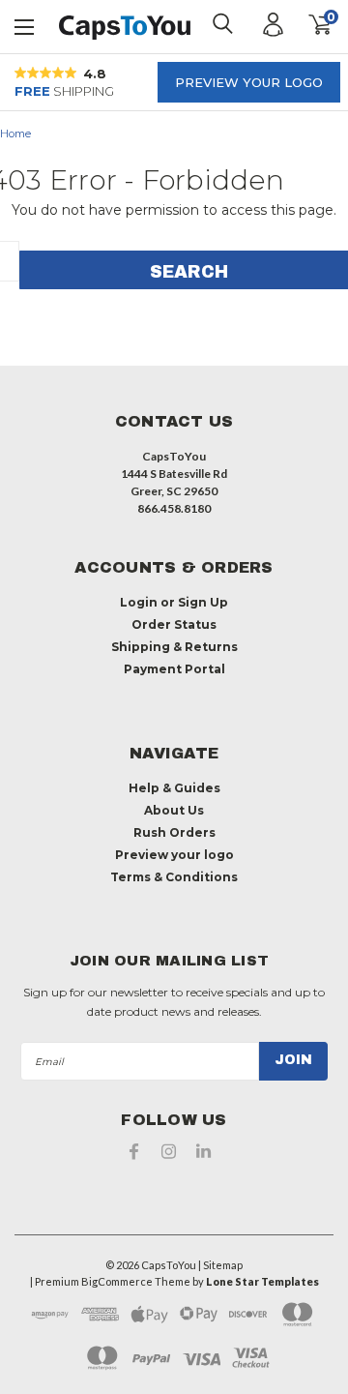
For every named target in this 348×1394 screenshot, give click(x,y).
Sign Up (203, 602)
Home (15, 133)
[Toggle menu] (25, 24)
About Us (174, 810)
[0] (306, 25)
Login (139, 602)
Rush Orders (174, 832)
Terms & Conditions (174, 877)
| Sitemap (220, 1265)
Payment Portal (174, 669)
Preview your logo (249, 82)
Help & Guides (174, 788)
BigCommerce (117, 1281)
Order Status (174, 624)
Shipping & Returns (174, 646)
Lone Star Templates (262, 1281)
